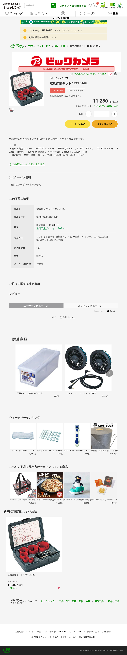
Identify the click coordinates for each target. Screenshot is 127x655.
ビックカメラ (48, 601)
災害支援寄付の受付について (42, 37)
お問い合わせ (50, 631)
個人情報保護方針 (87, 637)
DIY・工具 (60, 46)
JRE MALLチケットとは (88, 631)
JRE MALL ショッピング (17, 46)
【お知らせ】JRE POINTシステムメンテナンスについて (55, 30)
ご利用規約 (106, 631)
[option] (26, 88)
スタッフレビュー (91, 305)
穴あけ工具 (113, 601)
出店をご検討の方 (69, 637)
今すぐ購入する (104, 124)
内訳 (116, 106)
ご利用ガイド (21, 631)
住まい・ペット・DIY (39, 46)
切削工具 (99, 601)
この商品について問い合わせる (90, 74)
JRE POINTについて (67, 631)
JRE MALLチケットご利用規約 (44, 637)
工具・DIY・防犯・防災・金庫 (74, 601)
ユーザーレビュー (36, 305)
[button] (109, 373)
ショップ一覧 (35, 631)
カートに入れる (77, 124)
